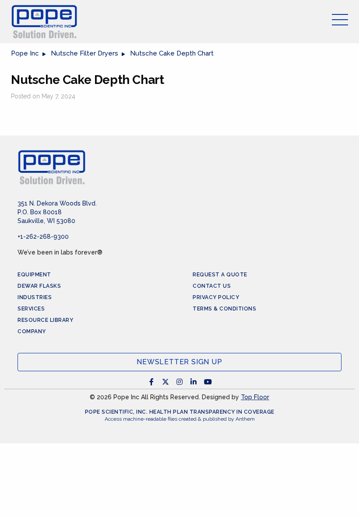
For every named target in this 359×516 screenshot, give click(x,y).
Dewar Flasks (39, 286)
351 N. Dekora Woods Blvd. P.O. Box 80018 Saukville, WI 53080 (57, 212)
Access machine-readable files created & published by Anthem (180, 419)
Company (32, 331)
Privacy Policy (216, 297)
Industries (35, 297)
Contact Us (212, 286)
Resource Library (45, 320)
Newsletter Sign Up (179, 362)
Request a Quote (220, 275)
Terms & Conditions (224, 309)
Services (31, 309)
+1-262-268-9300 (43, 236)
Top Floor (255, 397)
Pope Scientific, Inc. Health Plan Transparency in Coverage (180, 412)
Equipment (34, 275)
